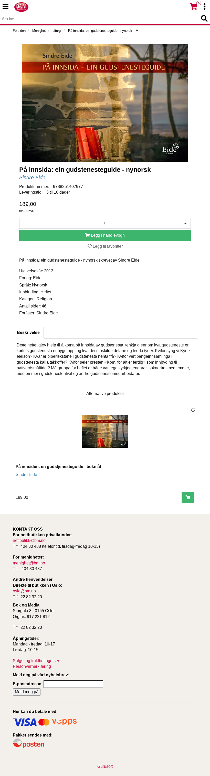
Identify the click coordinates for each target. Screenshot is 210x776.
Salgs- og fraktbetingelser (36, 661)
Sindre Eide (32, 177)
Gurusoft (105, 766)
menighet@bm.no (29, 563)
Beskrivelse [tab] (28, 332)
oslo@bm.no (24, 591)
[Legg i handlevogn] (188, 497)
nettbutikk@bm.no (29, 540)
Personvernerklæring (32, 666)
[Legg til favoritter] (193, 410)
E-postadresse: (28, 684)
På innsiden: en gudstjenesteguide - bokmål (58, 466)
